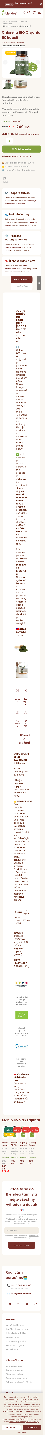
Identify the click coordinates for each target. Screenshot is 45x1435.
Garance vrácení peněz (17, 1378)
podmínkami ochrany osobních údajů (25, 1237)
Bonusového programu (28, 134)
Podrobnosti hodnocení (13, 45)
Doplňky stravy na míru (17, 1329)
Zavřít (15, 180)
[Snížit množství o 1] (3, 141)
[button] (5, 62)
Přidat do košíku (23, 149)
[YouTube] (27, 1304)
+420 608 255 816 (21, 1285)
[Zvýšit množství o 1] (15, 141)
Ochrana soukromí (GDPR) (19, 1382)
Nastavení (22, 1432)
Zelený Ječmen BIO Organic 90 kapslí (5, 1143)
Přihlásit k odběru (21, 1245)
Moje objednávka (14, 1366)
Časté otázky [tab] (21, 286)
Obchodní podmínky (16, 1374)
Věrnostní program (15, 1345)
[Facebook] (18, 1304)
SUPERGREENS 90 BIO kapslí (14, 1143)
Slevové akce (12, 1349)
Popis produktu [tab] (21, 279)
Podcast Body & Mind (16, 1341)
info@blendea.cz (21, 1293)
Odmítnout (11, 1427)
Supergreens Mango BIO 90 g (23, 1143)
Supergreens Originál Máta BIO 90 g (32, 1143)
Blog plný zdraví (13, 1337)
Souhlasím (32, 1427)
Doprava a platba (14, 1370)
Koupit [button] (14, 1134)
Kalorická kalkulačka (16, 1333)
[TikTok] (35, 1304)
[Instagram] (9, 1304)
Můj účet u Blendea (15, 1325)
